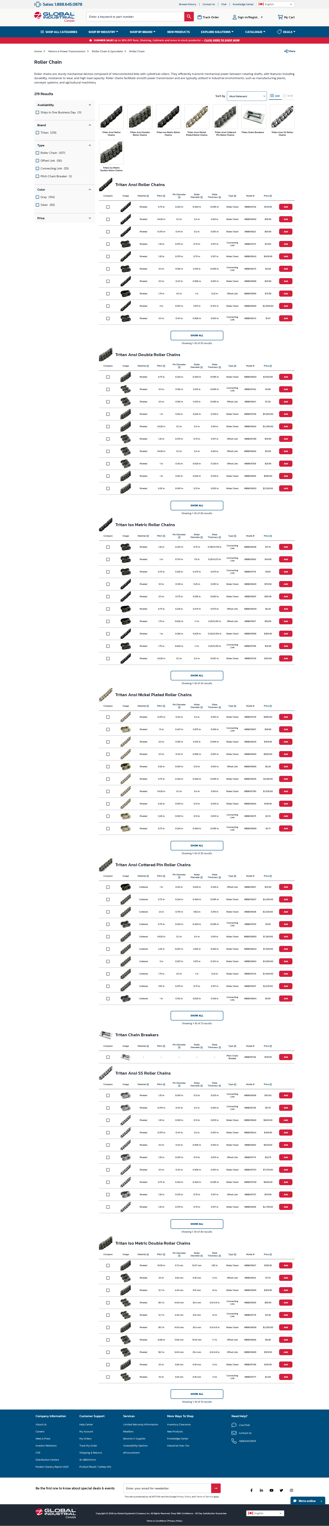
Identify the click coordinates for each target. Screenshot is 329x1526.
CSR (38, 1453)
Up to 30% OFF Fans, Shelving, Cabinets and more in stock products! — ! (167, 40)
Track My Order (88, 1446)
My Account (86, 1432)
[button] (276, 4)
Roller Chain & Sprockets (107, 51)
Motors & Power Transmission (66, 51)
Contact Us (209, 4)
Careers (40, 1432)
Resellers (128, 1432)
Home (38, 51)
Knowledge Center (243, 4)
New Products (175, 1432)
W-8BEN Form (87, 1460)
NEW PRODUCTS (178, 32)
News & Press (43, 1439)
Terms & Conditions (157, 1521)
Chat (224, 4)
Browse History (187, 4)
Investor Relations (46, 1446)
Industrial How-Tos (178, 1446)
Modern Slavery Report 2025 (52, 1467)
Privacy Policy (184, 1496)
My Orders (85, 1439)
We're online (307, 1501)
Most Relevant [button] (238, 96)
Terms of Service (204, 1496)
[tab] (275, 96)
